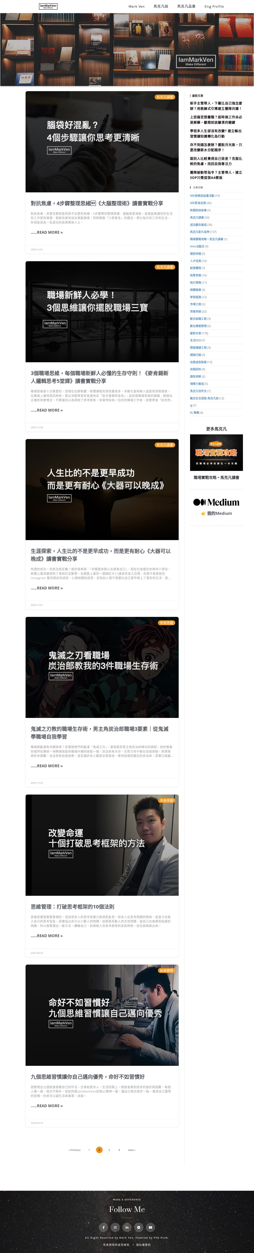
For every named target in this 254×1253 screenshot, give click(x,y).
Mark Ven (137, 6)
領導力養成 (197, 384)
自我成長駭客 (198, 362)
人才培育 (195, 261)
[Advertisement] (216, 553)
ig (191, 405)
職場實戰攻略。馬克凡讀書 (206, 239)
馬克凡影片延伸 (199, 232)
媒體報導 (195, 290)
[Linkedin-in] (127, 1227)
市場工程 (195, 304)
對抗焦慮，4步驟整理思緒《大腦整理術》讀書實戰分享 (97, 203)
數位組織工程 (198, 319)
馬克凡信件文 (198, 391)
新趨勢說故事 (198, 210)
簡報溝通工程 (198, 347)
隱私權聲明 (143, 1244)
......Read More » (47, 232)
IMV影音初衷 (198, 203)
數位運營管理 (198, 326)
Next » (131, 1150)
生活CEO (195, 340)
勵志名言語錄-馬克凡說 (204, 398)
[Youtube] (150, 1227)
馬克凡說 (161, 6)
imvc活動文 (197, 246)
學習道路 (195, 297)
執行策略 (195, 282)
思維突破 (195, 311)
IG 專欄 (194, 412)
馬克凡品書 (186, 6)
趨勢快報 (195, 254)
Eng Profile (214, 6)
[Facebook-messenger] (138, 1227)
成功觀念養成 (198, 225)
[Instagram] (115, 1227)
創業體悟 (195, 268)
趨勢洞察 (195, 376)
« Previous (75, 1150)
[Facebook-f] (103, 1227)
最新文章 (195, 333)
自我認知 (195, 369)
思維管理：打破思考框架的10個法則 (72, 906)
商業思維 (195, 275)
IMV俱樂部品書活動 (202, 196)
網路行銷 (195, 355)
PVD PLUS (161, 1237)
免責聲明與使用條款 (117, 1244)
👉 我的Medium (216, 513)
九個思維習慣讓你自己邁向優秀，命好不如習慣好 (88, 1076)
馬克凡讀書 (197, 217)
